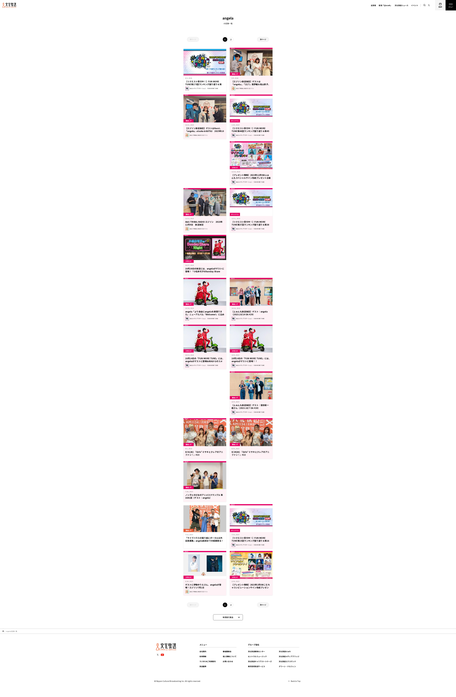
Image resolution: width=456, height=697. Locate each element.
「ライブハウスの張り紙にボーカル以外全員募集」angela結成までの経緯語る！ (204, 539)
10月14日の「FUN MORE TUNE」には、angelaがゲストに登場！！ (251, 360)
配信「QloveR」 (385, 5)
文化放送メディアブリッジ (289, 656)
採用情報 (203, 656)
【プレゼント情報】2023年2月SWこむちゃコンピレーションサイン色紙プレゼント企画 (251, 587)
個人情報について (229, 656)
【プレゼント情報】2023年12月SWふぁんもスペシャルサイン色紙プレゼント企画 (251, 176)
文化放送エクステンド (287, 661)
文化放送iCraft (285, 651)
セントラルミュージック (257, 656)
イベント (414, 5)
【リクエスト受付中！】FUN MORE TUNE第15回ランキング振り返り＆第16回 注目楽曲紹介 (250, 540)
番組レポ (235, 74)
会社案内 (203, 651)
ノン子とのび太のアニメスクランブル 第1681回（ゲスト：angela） (204, 496)
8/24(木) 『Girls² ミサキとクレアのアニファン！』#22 (250, 453)
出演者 (373, 5)
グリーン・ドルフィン (287, 666)
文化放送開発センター (256, 651)
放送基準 (203, 666)
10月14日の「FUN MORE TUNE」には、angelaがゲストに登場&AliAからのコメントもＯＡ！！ (204, 361)
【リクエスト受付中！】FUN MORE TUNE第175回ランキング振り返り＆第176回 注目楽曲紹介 (203, 84)
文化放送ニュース (401, 5)
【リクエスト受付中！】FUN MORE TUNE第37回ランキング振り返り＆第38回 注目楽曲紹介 (250, 224)
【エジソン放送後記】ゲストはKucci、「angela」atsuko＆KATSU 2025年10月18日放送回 (204, 131)
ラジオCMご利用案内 (208, 661)
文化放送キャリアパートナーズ (260, 661)
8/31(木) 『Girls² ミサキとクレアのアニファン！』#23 (204, 453)
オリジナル (235, 121)
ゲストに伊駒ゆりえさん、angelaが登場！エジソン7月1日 (203, 586)
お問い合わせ (228, 661)
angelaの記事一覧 (11, 631)
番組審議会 (227, 651)
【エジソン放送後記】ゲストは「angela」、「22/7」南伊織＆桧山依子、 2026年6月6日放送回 (251, 84)
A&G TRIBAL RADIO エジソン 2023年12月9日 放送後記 (204, 223)
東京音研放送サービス (256, 666)
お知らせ (235, 167)
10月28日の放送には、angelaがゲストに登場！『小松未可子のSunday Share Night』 (204, 271)
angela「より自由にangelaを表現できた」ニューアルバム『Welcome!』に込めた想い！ (204, 314)
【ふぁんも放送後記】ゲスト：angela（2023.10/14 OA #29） (250, 313)
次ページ (263, 39)
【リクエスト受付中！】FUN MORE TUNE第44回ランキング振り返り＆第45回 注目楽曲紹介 (250, 131)
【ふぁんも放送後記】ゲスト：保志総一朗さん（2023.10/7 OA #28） (250, 406)
